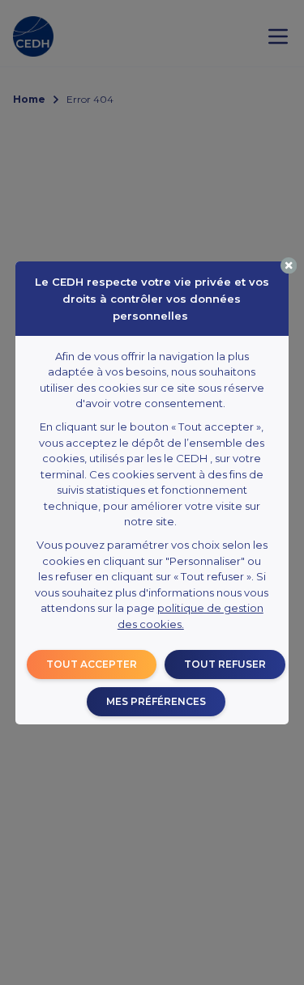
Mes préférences (156, 701)
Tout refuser (225, 664)
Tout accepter (91, 664)
